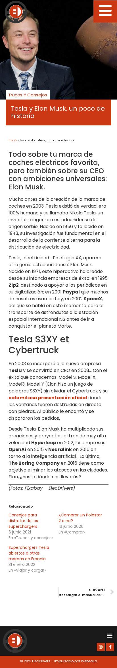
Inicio (12, 140)
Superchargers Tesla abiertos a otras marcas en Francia (29, 553)
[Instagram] (101, 647)
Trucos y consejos (27, 95)
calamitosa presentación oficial (48, 397)
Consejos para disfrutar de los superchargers (23, 520)
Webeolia (89, 661)
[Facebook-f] (110, 647)
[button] (109, 635)
